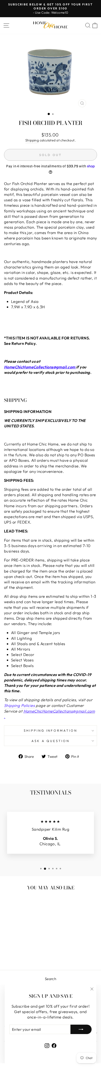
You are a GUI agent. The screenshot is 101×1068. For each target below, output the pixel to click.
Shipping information (51, 730)
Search (50, 979)
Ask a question (50, 741)
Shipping (32, 140)
